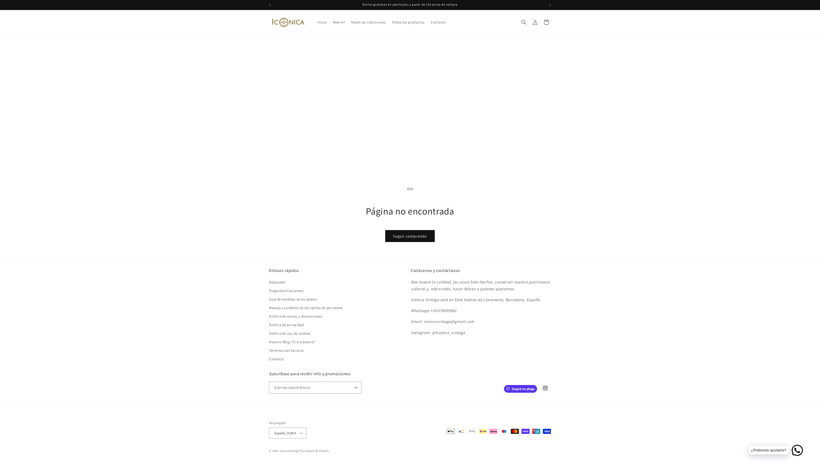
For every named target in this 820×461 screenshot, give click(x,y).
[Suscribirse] (355, 388)
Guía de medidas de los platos (293, 299)
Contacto (276, 359)
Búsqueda (277, 282)
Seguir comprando (410, 236)
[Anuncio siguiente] (550, 5)
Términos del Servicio (286, 350)
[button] (523, 22)
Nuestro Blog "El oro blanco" (292, 342)
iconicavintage (289, 451)
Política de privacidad (286, 324)
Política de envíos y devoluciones (295, 316)
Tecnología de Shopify (314, 451)
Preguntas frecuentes (286, 290)
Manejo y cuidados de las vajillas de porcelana (306, 307)
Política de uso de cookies (290, 333)
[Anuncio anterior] (270, 5)
